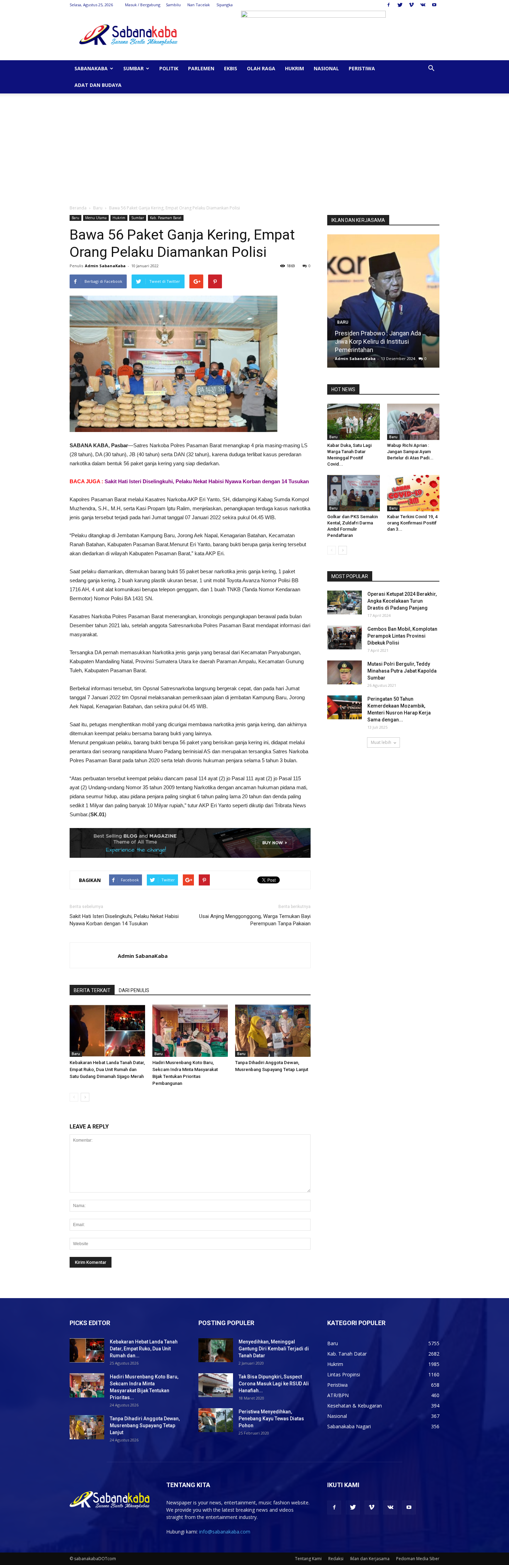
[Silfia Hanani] (383, 303)
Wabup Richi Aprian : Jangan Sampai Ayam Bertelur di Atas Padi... (410, 451)
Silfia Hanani (351, 349)
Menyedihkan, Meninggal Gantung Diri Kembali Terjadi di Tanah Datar (274, 1348)
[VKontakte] (423, 5)
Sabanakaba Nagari (349, 1426)
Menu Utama (96, 217)
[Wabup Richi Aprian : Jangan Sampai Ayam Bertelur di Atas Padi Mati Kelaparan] (413, 422)
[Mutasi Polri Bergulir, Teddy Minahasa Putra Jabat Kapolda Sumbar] (344, 672)
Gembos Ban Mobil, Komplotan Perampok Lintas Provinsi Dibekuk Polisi (402, 636)
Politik (168, 68)
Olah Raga (261, 68)
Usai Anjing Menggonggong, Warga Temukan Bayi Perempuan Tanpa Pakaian (255, 920)
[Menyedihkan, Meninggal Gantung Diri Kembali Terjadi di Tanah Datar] (215, 1350)
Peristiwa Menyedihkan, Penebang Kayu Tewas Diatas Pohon (271, 1418)
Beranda (78, 208)
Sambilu (173, 4)
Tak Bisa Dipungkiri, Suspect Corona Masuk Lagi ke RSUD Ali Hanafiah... (274, 1383)
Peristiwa (362, 68)
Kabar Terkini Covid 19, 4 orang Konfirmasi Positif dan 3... (412, 523)
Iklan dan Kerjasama (370, 1559)
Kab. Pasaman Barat (165, 217)
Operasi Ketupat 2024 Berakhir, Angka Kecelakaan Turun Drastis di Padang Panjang (402, 601)
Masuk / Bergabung (142, 4)
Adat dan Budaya (98, 85)
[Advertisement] (254, 145)
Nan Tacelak (198, 4)
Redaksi (335, 1559)
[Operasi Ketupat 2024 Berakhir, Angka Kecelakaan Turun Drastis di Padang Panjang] (344, 602)
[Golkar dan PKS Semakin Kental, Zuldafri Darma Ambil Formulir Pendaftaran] (353, 493)
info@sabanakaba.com (224, 1531)
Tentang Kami (308, 1559)
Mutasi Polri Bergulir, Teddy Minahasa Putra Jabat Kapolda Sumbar (402, 671)
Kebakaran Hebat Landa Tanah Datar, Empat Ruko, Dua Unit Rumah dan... (144, 1348)
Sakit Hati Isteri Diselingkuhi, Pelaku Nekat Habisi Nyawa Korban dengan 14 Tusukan (207, 481)
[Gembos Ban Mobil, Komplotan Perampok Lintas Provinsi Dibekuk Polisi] (344, 637)
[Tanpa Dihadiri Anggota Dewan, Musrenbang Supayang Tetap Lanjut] (273, 1031)
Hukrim (294, 68)
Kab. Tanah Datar (347, 1353)
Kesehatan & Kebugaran (354, 1405)
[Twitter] (400, 5)
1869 (416, 358)
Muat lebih (381, 742)
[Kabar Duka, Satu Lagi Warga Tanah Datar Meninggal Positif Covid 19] (353, 422)
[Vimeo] (411, 5)
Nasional (326, 68)
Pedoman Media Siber (417, 1559)
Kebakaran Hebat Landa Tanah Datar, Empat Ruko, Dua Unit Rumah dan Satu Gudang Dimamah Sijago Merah (107, 1069)
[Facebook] (388, 5)
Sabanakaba (91, 68)
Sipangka (224, 4)
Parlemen (201, 68)
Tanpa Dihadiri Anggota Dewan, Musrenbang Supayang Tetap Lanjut (145, 1425)
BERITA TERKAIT (92, 990)
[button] (431, 69)
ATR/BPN (338, 1395)
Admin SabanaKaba (105, 265)
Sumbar (133, 68)
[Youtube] (434, 5)
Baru (97, 208)
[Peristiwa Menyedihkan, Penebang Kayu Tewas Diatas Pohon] (215, 1420)
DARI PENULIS (134, 990)
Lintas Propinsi (343, 1374)
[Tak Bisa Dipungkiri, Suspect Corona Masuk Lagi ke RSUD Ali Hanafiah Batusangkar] (215, 1385)
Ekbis (230, 68)
